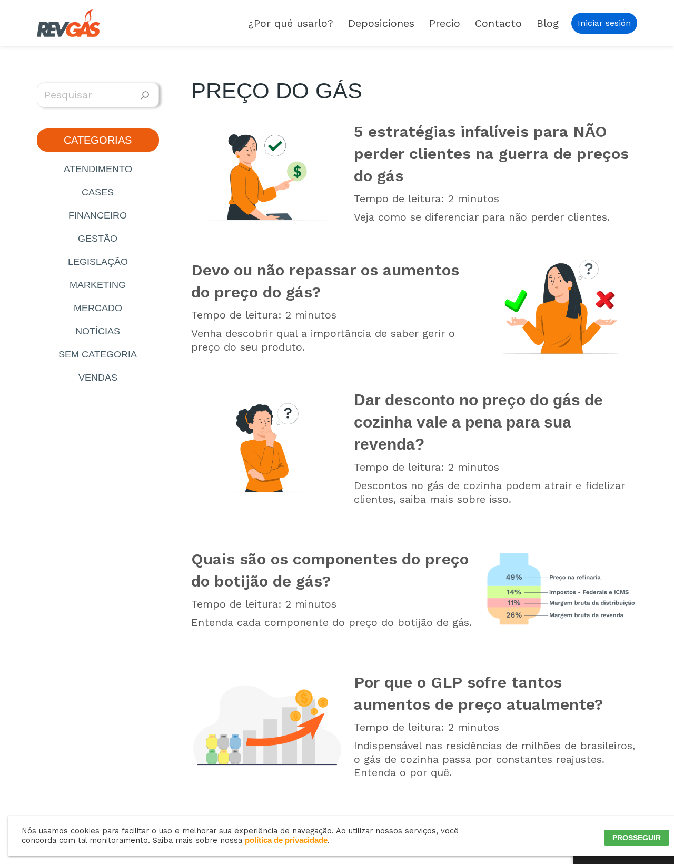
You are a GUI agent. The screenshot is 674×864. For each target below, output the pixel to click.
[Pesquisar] (145, 95)
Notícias (97, 331)
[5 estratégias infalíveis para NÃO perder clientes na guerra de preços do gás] (267, 172)
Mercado (98, 308)
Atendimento (98, 169)
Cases (98, 192)
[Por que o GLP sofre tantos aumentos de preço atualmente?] (267, 725)
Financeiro (97, 215)
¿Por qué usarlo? (290, 23)
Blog (548, 23)
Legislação (98, 261)
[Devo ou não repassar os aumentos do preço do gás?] (560, 306)
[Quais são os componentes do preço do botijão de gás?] (560, 589)
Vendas (97, 377)
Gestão (97, 238)
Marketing (98, 285)
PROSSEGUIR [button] (636, 837)
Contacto (498, 23)
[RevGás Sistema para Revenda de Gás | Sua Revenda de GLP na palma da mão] (68, 23)
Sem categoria (97, 354)
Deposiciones (381, 23)
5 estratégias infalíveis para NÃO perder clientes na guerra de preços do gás (491, 153)
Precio (444, 23)
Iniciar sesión (604, 23)
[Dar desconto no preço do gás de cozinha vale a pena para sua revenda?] (267, 448)
